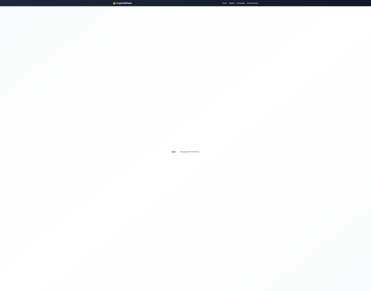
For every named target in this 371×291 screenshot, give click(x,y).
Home (225, 3)
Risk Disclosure (252, 3)
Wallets (231, 3)
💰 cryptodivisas (122, 3)
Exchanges (241, 3)
